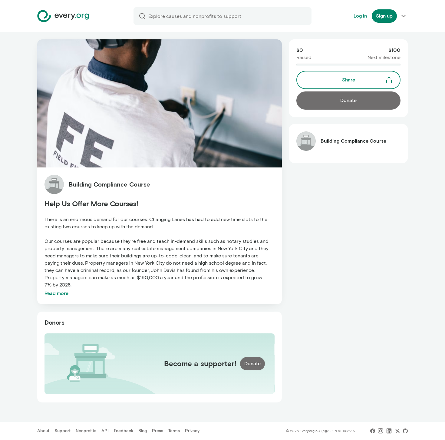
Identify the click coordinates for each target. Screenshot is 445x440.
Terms (174, 430)
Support (62, 430)
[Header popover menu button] (403, 16)
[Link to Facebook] (372, 431)
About (43, 430)
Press (157, 430)
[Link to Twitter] (397, 431)
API (105, 430)
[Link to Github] (405, 431)
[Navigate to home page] (63, 16)
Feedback (123, 430)
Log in (360, 16)
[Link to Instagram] (380, 431)
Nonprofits (86, 430)
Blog (142, 430)
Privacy (192, 430)
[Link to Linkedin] (389, 431)
